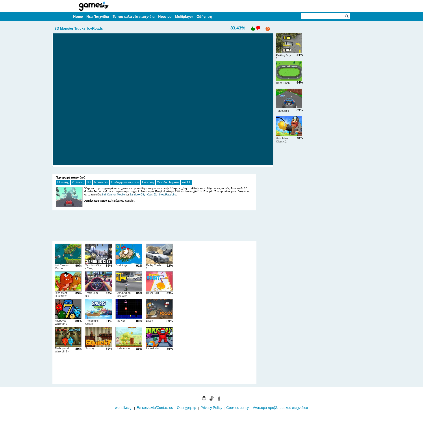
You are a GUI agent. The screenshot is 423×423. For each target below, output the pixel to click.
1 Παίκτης (63, 182)
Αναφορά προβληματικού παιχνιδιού (280, 408)
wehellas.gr (124, 408)
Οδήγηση (148, 182)
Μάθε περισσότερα (208, 420)
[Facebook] (219, 399)
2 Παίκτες (78, 182)
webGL (186, 182)
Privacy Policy (211, 408)
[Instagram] (204, 399)
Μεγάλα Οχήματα (168, 182)
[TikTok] (212, 399)
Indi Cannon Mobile (113, 194)
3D (89, 182)
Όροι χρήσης (187, 408)
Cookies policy (237, 408)
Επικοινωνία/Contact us (155, 408)
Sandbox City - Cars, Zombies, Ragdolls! (153, 194)
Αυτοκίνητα (101, 182)
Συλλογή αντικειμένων (125, 182)
